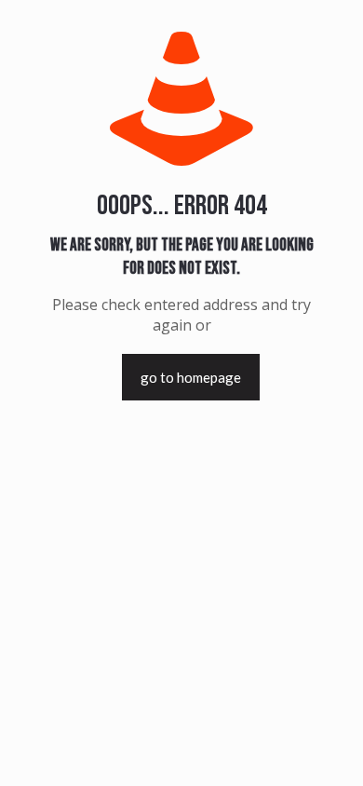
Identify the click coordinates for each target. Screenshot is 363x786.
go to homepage (191, 377)
